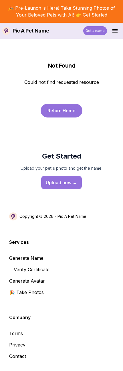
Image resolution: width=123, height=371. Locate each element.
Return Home (61, 110)
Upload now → (61, 182)
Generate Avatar (27, 281)
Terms (16, 333)
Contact (17, 356)
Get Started (95, 15)
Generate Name (26, 258)
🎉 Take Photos (26, 292)
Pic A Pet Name (71, 216)
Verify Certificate (31, 269)
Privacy (17, 345)
